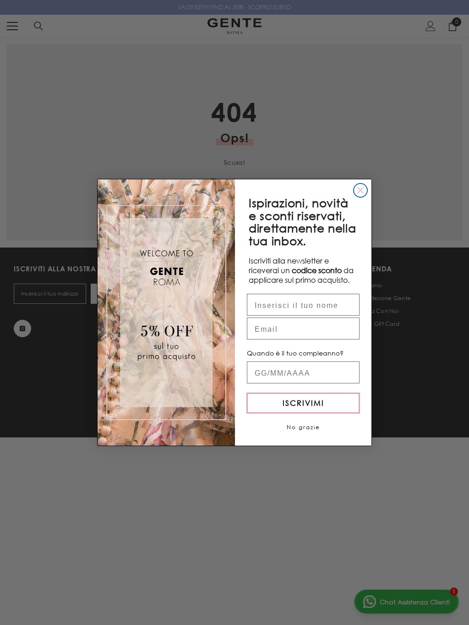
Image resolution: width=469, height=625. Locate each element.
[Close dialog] (360, 190)
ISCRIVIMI (303, 403)
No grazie (303, 427)
